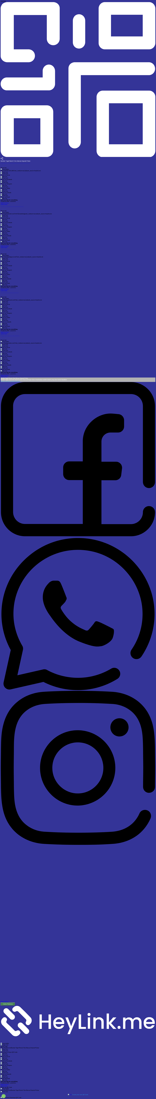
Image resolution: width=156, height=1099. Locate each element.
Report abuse (4, 1001)
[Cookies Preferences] (4, 1096)
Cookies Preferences (8, 1004)
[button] (78, 926)
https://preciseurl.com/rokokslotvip (10, 381)
